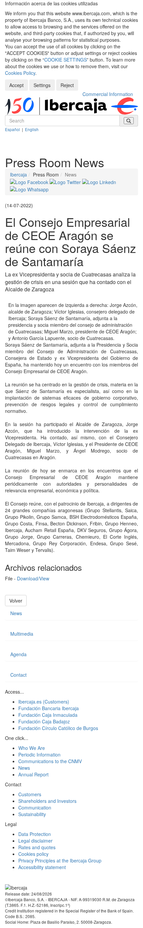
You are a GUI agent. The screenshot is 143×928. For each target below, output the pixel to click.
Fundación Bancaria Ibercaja (48, 708)
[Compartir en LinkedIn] (99, 181)
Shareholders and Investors (47, 801)
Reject (67, 85)
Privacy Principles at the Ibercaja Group (59, 860)
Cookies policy (33, 854)
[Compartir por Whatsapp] (29, 188)
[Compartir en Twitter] (66, 181)
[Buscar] (129, 120)
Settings (42, 85)
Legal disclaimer (35, 840)
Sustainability (32, 814)
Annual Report (33, 774)
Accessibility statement (42, 867)
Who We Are (31, 748)
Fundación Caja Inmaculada (47, 714)
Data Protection (34, 834)
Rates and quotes (37, 847)
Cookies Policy (20, 73)
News (16, 613)
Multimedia (21, 633)
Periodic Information (39, 754)
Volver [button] (15, 600)
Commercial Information (107, 94)
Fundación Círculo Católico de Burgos (58, 728)
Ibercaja (18, 174)
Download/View (33, 578)
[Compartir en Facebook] (30, 181)
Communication (34, 807)
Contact (18, 674)
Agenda (18, 654)
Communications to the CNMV (50, 761)
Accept (16, 85)
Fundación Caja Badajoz (44, 721)
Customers (29, 794)
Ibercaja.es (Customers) (43, 701)
